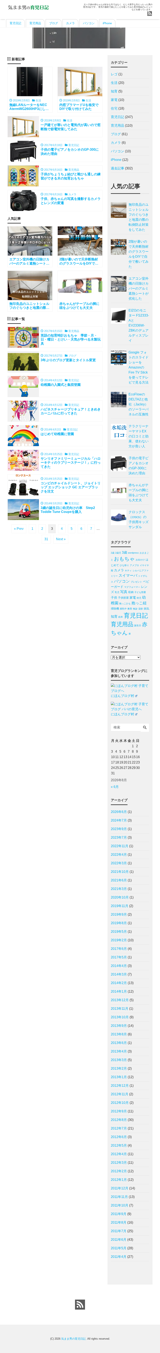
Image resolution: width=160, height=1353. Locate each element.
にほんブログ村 (122, 696)
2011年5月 (118, 1248)
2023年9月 (119, 829)
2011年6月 (118, 1239)
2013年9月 (119, 1025)
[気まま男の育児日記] (28, 7)
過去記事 (117, 168)
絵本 (120, 617)
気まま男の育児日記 (73, 1338)
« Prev (19, 528)
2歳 (112, 553)
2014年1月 (119, 991)
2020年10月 (120, 897)
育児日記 (15, 23)
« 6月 (115, 787)
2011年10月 (119, 1205)
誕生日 (137, 625)
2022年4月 (119, 854)
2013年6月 (119, 1043)
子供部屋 (123, 597)
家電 (114, 100)
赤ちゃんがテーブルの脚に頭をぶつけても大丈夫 (139, 492)
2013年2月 (119, 1068)
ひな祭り (124, 565)
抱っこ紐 (138, 603)
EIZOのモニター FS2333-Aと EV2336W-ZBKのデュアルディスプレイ (139, 325)
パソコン (89, 23)
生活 (114, 83)
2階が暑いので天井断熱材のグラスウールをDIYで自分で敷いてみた (139, 254)
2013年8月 (119, 1034)
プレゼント (136, 582)
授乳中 (123, 608)
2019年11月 (119, 906)
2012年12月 (120, 1085)
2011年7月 (118, 1231)
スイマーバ (128, 575)
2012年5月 (119, 1145)
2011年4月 (118, 1256)
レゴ (114, 74)
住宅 (114, 108)
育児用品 (35, 23)
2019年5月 (119, 931)
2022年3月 (119, 863)
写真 (123, 592)
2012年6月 (119, 1137)
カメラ (70, 23)
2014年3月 (119, 974)
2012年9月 (119, 1111)
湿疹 (140, 608)
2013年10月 (120, 1017)
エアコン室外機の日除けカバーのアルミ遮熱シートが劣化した (139, 288)
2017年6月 (119, 948)
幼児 (139, 598)
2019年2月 (119, 940)
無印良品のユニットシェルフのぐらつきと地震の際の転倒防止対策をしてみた (139, 217)
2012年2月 (119, 1171)
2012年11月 (119, 1094)
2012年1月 (119, 1179)
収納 (131, 592)
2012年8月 (119, 1120)
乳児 (117, 592)
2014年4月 (119, 966)
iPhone (107, 23)
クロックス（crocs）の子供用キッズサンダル (139, 519)
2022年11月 (119, 846)
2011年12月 (119, 1188)
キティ (128, 570)
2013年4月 (119, 1051)
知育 (114, 91)
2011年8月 (118, 1222)
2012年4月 (119, 1154)
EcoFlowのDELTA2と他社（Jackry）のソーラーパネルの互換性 (139, 404)
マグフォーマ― (132, 587)
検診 (135, 608)
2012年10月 (120, 1102)
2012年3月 (119, 1162)
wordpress (133, 553)
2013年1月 (119, 1077)
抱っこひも (125, 603)
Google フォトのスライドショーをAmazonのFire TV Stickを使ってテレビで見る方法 (139, 367)
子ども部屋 (140, 592)
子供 (114, 597)
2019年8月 (119, 923)
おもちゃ (124, 559)
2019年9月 (119, 914)
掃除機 (115, 608)
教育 (130, 608)
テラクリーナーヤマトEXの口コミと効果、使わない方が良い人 (139, 436)
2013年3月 (119, 1060)
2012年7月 (119, 1128)
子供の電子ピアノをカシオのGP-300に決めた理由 (139, 465)
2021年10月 (120, 871)
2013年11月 (119, 1008)
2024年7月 (119, 820)
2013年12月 (120, 1000)
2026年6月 (119, 812)
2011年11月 (119, 1197)
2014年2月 (119, 983)
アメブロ (134, 565)
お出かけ (140, 559)
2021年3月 (119, 889)
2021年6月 (119, 880)
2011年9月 (118, 1214)
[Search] (145, 728)
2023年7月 (119, 837)
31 (46, 539)
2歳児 (118, 553)
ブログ (53, 23)
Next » (61, 539)
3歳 (124, 552)
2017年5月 (119, 957)
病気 (146, 608)
